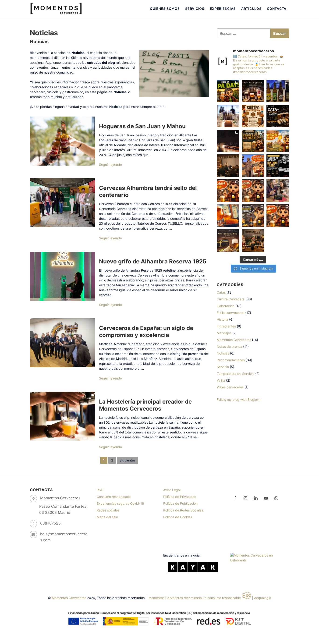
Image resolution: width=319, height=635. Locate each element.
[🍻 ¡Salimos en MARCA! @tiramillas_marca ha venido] (228, 116)
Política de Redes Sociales (183, 510)
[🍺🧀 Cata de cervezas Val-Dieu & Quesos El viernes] (253, 91)
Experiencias (223, 9)
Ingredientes (226, 326)
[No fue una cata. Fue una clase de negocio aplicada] (228, 165)
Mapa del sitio (107, 517)
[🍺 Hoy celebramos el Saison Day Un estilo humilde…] (277, 141)
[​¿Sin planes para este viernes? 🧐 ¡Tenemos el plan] (277, 116)
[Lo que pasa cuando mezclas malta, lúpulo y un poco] (228, 141)
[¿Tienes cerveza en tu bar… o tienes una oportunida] (277, 165)
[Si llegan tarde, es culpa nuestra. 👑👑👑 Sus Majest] (253, 240)
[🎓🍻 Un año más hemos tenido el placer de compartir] (277, 91)
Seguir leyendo (110, 165)
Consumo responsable (114, 497)
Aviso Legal (172, 490)
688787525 (50, 523)
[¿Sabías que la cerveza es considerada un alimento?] (277, 215)
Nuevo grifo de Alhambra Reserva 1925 (152, 261)
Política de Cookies (177, 517)
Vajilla (221, 380)
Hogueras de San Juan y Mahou (142, 126)
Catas (221, 292)
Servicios (194, 9)
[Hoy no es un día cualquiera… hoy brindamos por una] (253, 141)
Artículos (251, 9)
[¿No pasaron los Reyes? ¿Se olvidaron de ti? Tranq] (228, 240)
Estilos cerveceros (230, 313)
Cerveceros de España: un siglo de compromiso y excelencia (146, 331)
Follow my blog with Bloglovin (239, 399)
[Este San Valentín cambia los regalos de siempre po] (277, 190)
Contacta (276, 9)
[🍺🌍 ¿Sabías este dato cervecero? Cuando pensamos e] (253, 190)
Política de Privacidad (179, 497)
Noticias (223, 353)
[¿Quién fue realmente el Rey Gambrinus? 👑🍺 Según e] (253, 165)
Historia (222, 319)
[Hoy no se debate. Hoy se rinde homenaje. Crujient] (228, 215)
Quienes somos (165, 9)
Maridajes (224, 333)
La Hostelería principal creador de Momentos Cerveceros (145, 405)
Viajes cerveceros (230, 387)
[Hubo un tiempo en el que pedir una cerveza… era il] (228, 190)
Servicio (223, 367)
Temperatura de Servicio (235, 374)
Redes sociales (108, 510)
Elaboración (225, 306)
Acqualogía (262, 598)
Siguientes (127, 460)
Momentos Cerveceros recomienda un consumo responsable (195, 598)
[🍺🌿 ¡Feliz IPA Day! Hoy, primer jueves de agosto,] (228, 91)
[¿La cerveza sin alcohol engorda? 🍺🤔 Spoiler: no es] (253, 215)
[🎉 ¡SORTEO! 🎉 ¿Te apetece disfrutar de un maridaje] (253, 116)
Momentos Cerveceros (234, 340)
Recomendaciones (231, 360)
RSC (100, 490)
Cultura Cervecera (231, 299)
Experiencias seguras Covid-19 (120, 503)
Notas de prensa (229, 346)
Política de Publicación (180, 503)
